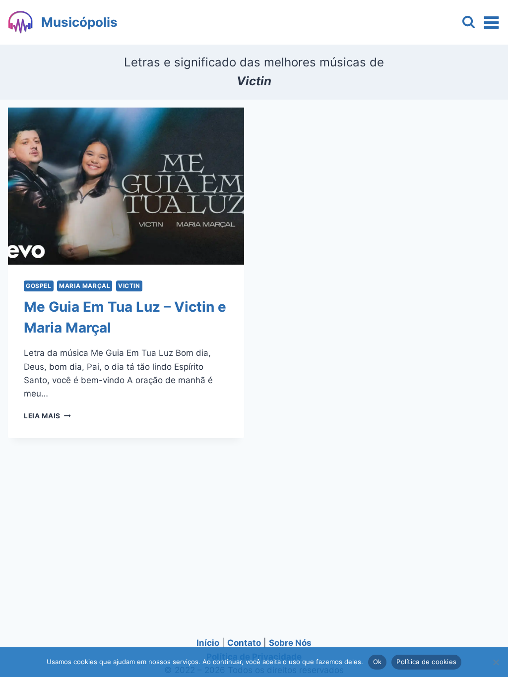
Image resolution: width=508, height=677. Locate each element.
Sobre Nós (290, 643)
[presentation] (126, 186)
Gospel (39, 285)
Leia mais (47, 416)
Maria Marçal (84, 285)
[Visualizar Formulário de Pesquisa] (468, 22)
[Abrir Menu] (491, 22)
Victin (129, 285)
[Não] (496, 662)
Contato (244, 643)
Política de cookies (426, 662)
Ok (377, 662)
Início (207, 643)
